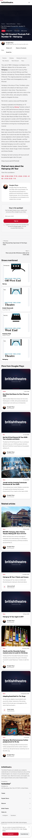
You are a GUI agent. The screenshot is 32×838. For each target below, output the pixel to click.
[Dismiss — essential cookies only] (29, 827)
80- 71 (13, 176)
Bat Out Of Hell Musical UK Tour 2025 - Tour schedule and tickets (15, 438)
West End (5, 315)
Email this (8, 52)
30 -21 (8, 178)
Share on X (9, 48)
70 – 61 (18, 176)
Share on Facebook (21, 48)
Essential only (24, 834)
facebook (13, 815)
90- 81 (9, 176)
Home (3, 24)
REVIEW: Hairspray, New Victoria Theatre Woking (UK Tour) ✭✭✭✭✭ (14, 532)
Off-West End (6, 265)
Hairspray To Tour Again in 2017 (13, 617)
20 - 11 (12, 178)
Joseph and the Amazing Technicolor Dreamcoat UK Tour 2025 (15, 483)
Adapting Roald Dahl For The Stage (14, 696)
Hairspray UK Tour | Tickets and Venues (15, 577)
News (18, 24)
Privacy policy (17, 226)
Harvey (17, 107)
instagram (5, 815)
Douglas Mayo (13, 185)
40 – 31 (3, 178)
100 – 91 (3, 176)
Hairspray (5, 359)
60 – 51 (22, 176)
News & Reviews (10, 24)
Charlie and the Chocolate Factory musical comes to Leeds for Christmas (15, 652)
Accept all (10, 834)
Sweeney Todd (6, 334)
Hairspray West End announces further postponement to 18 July (15, 741)
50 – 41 (27, 176)
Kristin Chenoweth (7, 308)
